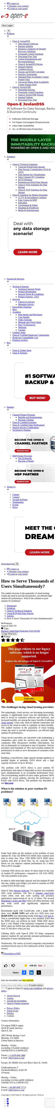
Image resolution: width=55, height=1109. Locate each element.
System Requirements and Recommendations (29, 60)
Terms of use (12, 1011)
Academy (16, 312)
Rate (40, 966)
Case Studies (23, 317)
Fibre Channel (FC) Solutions (31, 177)
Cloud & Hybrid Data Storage (31, 167)
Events (15, 504)
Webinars (22, 327)
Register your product (19, 6)
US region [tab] (5, 1025)
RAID (37, 631)
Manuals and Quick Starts (29, 322)
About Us (11, 487)
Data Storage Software (28, 44)
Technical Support (20, 286)
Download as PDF (12, 953)
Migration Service (26, 304)
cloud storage (7, 722)
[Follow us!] (8, 1106)
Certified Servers (25, 69)
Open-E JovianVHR (21, 87)
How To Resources (26, 325)
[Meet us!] (7, 1101)
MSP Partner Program (22, 456)
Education (22, 202)
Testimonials (18, 502)
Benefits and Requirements (30, 417)
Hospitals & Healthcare (28, 208)
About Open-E (13, 996)
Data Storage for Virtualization (31, 174)
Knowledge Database (22, 307)
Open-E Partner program (18, 1003)
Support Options (25, 67)
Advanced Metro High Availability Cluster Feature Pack (33, 83)
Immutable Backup (26, 90)
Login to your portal (18, 8)
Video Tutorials (25, 319)
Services (16, 299)
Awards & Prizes (20, 499)
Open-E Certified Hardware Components (30, 335)
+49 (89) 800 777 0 (17, 1087)
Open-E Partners (19, 353)
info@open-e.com (16, 1058)
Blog (14, 309)
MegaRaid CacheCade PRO (14, 901)
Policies (10, 1013)
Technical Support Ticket (29, 289)
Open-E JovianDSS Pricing (30, 64)
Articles (10, 616)
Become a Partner (26, 420)
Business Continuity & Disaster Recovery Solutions (32, 50)
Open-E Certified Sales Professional (28, 425)
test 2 (50, 916)
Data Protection (22, 631)
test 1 (41, 916)
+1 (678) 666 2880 (16, 1055)
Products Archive (20, 340)
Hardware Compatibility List (25, 337)
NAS (31, 631)
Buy (9, 342)
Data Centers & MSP (27, 200)
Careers (15, 494)
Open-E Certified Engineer (24, 422)
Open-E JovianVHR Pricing (30, 95)
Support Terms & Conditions (31, 294)
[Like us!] (8, 1099)
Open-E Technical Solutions (25, 164)
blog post (9, 783)
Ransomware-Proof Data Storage (33, 182)
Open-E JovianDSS (21, 41)
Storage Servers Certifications (25, 427)
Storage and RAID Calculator (31, 72)
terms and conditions (33, 988)
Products (11, 33)
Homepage (11, 606)
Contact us (14, 3)
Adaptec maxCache (45, 893)
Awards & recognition (17, 1001)
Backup (5, 631)
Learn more (29, 698)
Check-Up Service (26, 302)
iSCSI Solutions (25, 179)
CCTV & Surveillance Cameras (32, 197)
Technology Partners (21, 430)
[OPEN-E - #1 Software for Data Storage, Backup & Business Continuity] (14, 20)
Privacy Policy (13, 1008)
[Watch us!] (8, 1104)
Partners (10, 407)
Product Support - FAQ (28, 297)
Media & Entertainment (28, 210)
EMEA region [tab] (17, 1025)
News (15, 507)
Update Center (18, 332)
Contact (15, 497)
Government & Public (28, 205)
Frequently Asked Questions (30, 54)
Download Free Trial (27, 56)
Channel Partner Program (23, 415)
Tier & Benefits (25, 458)
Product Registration (27, 291)
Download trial (8, 564)
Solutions (11, 156)
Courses (21, 330)
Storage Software (21, 890)
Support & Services (15, 279)
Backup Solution (25, 46)
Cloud (12, 631)
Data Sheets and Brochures (30, 314)
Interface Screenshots (27, 74)
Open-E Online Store (21, 350)
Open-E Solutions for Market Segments (30, 195)
